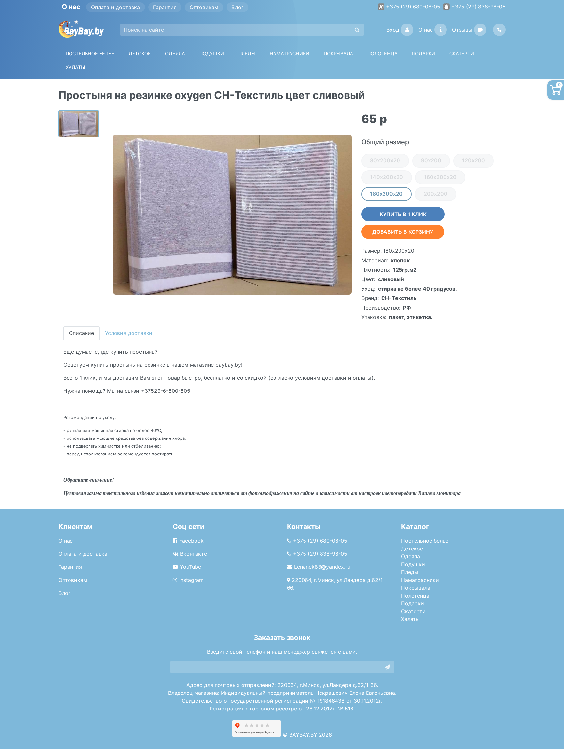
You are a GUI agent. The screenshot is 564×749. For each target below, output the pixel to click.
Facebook (191, 540)
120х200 (473, 160)
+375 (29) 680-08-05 (413, 6)
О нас (425, 29)
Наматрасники (420, 580)
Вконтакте (193, 553)
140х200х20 (386, 177)
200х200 (435, 193)
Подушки (211, 53)
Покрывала (415, 587)
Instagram (191, 580)
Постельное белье (90, 53)
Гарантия (165, 7)
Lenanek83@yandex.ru (322, 567)
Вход (392, 29)
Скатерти (413, 611)
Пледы (409, 572)
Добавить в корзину (402, 232)
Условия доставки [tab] (128, 333)
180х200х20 (386, 193)
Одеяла (175, 53)
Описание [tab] (81, 333)
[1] (387, 667)
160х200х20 (440, 177)
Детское (140, 53)
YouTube (190, 567)
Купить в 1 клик (403, 214)
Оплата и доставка (115, 7)
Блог (237, 7)
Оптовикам (204, 7)
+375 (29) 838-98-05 (478, 6)
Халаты (75, 67)
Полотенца (383, 53)
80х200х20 (385, 160)
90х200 (431, 160)
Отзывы (462, 29)
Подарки (412, 603)
